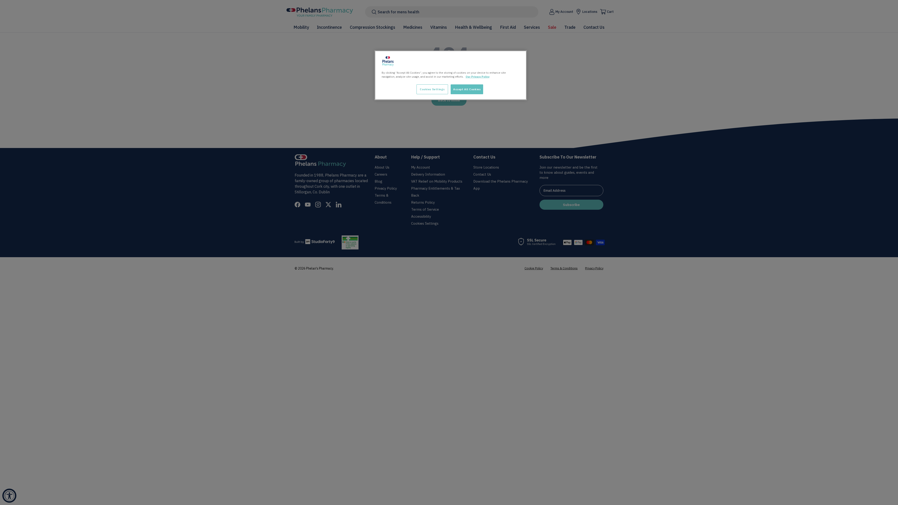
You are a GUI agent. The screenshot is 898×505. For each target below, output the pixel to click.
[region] (451, 75)
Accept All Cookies (467, 89)
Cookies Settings (432, 89)
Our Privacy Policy (477, 76)
